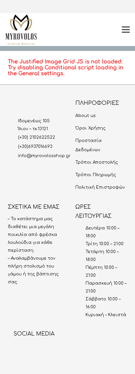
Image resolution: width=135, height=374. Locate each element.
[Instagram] (72, 6)
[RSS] (66, 348)
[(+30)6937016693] (13, 146)
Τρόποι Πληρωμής (95, 175)
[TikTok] (114, 6)
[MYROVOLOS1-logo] (21, 29)
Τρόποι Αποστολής (96, 162)
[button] (54, 6)
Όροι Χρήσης (90, 128)
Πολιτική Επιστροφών (100, 187)
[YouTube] (93, 6)
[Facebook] (83, 6)
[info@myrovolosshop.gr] (13, 155)
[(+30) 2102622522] (13, 137)
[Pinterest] (104, 6)
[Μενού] (126, 29)
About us (85, 115)
